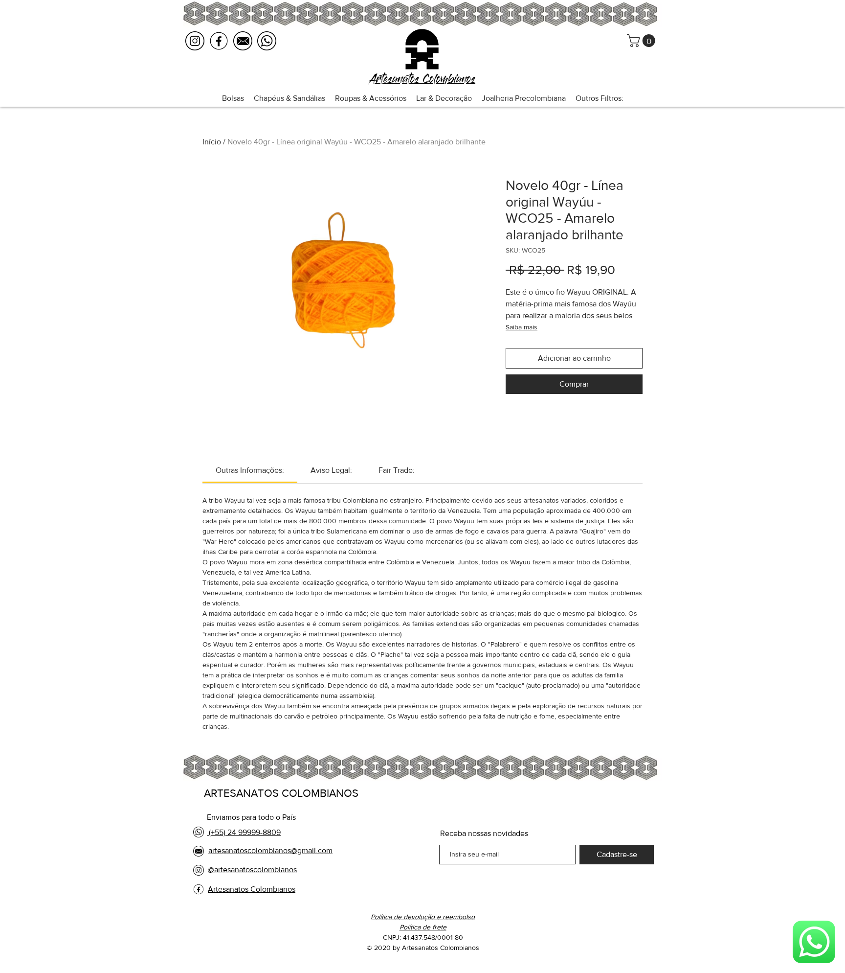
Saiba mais (521, 327)
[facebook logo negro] (218, 40)
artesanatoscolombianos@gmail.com (270, 850)
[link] (250, 470)
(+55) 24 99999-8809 (244, 832)
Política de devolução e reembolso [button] (423, 917)
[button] (642, 40)
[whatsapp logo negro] (266, 40)
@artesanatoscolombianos (252, 869)
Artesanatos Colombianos (251, 889)
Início (211, 142)
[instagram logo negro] (194, 40)
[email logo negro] (242, 40)
